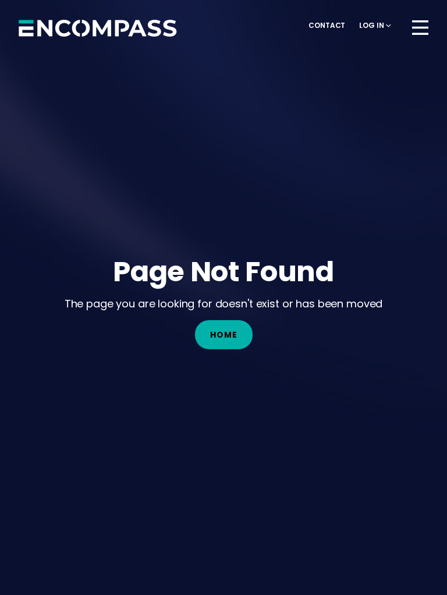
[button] (375, 25)
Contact (326, 25)
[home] (98, 28)
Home (223, 334)
